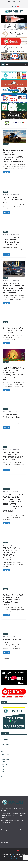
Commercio (4, 747)
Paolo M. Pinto (16, 147)
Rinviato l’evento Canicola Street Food (12, 416)
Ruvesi (2, 771)
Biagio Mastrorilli (5, 744)
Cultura (5, 231)
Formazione (4, 756)
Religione (3, 769)
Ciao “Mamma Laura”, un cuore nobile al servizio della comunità (13, 330)
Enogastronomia (5, 754)
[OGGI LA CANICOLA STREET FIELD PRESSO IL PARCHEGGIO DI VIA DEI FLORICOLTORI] (13, 440)
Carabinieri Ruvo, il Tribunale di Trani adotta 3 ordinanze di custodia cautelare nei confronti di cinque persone (13, 288)
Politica (3, 761)
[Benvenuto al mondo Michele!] (13, 627)
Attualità (5, 191)
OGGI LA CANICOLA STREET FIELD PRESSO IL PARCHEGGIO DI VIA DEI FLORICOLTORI (13, 456)
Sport (5, 446)
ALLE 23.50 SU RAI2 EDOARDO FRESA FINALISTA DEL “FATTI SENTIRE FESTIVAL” (15, 4)
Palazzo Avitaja (7, 489)
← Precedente (5, 659)
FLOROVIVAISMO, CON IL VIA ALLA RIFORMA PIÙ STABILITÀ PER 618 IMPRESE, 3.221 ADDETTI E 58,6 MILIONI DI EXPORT (13, 374)
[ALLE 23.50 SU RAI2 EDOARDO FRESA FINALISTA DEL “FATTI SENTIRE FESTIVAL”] (13, 225)
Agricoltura (6, 144)
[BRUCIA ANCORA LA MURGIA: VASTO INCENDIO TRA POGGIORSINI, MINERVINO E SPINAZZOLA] (13, 535)
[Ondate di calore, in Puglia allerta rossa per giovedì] (13, 184)
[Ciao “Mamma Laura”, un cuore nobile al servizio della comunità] (13, 315)
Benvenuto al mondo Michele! (12, 640)
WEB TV (3, 776)
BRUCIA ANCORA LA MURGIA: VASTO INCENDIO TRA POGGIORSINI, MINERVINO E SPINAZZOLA (11, 554)
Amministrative (4, 739)
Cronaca (5, 277)
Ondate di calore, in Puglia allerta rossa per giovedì (12, 199)
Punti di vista (4, 764)
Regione (3, 766)
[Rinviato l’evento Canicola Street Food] (13, 402)
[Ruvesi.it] (3, 64)
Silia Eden (15, 636)
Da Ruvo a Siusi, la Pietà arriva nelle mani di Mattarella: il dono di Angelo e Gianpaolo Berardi (13, 600)
